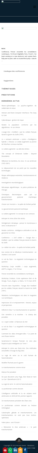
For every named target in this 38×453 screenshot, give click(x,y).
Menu (34, 7)
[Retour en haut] (19, 440)
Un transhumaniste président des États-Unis (17, 401)
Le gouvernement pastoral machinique (15, 209)
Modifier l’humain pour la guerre (12, 363)
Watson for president (9, 372)
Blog (3, 48)
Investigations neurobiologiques (12, 183)
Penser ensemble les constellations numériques (18, 274)
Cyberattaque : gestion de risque (13, 120)
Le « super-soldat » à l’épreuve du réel (14, 322)
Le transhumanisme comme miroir (13, 367)
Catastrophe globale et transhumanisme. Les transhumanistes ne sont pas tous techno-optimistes (19, 415)
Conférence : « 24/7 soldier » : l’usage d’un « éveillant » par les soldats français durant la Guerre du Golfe (19, 240)
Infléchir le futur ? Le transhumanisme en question (19, 310)
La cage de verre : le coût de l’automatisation (17, 384)
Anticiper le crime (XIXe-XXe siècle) (13, 218)
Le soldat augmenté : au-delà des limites (15, 149)
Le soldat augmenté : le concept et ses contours (18, 214)
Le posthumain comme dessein (12, 389)
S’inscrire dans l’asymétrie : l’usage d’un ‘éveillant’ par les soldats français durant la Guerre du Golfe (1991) (19, 288)
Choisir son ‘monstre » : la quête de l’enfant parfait (19, 204)
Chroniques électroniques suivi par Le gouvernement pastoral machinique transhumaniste (19, 197)
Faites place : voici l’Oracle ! (11, 422)
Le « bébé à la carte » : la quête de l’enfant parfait (18, 247)
